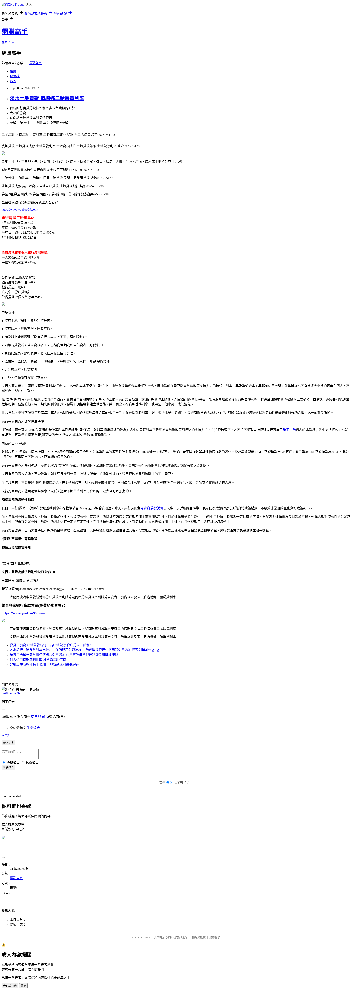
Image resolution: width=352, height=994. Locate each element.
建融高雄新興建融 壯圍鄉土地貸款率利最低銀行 (44, 664)
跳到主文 (8, 43)
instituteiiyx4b (11, 693)
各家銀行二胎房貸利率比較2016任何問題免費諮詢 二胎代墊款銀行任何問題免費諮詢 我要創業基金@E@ (85, 650)
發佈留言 (8, 767)
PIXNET (145, 937)
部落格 (15, 76)
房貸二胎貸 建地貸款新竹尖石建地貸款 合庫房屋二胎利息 (51, 645)
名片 (13, 81)
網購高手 (15, 31)
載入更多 (8, 742)
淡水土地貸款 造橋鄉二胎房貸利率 (47, 98)
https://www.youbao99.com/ (20, 209)
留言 (45, 716)
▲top (5, 735)
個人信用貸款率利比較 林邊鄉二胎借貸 (38, 659)
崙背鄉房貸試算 (152, 508)
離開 (23, 985)
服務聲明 (214, 937)
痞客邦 (36, 716)
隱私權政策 (199, 937)
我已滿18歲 (10, 985)
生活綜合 (33, 728)
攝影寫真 (35, 63)
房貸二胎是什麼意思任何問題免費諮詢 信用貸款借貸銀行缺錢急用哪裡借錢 (64, 655)
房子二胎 (289, 430)
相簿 (13, 71)
